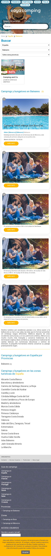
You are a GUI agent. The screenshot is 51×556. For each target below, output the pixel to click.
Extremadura (7, 427)
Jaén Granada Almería (11, 444)
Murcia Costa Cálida (10, 406)
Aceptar (25, 552)
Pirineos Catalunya (10, 413)
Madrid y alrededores (11, 403)
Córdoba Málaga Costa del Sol (15, 396)
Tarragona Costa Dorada (12, 416)
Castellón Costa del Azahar (13, 389)
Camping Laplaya (13, 179)
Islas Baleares (7, 440)
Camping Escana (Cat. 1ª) (17, 311)
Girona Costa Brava (10, 433)
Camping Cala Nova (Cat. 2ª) (19, 265)
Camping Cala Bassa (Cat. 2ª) (19, 220)
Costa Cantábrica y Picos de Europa (18, 399)
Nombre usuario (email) (10, 532)
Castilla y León (8, 393)
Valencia (5, 420)
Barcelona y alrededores (12, 382)
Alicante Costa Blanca (11, 379)
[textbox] (25, 26)
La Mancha (6, 447)
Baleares (6, 364)
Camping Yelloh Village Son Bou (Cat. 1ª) (24, 126)
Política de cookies (38, 548)
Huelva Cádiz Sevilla (10, 437)
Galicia (4, 430)
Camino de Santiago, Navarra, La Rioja (18, 386)
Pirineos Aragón (8, 410)
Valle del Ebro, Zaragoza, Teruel (15, 423)
